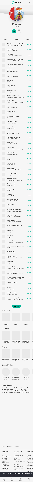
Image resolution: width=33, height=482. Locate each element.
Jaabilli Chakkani (11, 142)
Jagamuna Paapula (11, 241)
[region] (16, 446)
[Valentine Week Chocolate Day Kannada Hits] (26, 335)
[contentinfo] (16, 464)
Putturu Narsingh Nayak (12, 169)
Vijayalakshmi (10, 112)
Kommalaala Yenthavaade (13, 75)
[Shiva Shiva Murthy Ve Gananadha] (16, 353)
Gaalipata (29, 471)
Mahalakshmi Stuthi (12, 282)
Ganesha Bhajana (11, 189)
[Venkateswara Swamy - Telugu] (6, 317)
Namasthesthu (10, 251)
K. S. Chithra (4, 459)
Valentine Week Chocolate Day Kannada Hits (26, 341)
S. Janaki (4, 461)
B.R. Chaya (9, 86)
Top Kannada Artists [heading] (5, 452)
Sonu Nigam (4, 458)
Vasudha (13, 92)
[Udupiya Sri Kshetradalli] (26, 353)
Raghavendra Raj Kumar (12, 60)
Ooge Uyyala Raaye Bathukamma (15, 215)
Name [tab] (27, 39)
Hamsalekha (4, 464)
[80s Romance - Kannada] (26, 317)
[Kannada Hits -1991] (16, 317)
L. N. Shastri (23, 258)
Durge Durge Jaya (11, 90)
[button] (19, 31)
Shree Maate (10, 261)
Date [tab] (16, 39)
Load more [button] (16, 306)
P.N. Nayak (13, 195)
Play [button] (14, 31)
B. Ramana (16, 175)
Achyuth (13, 128)
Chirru (28, 456)
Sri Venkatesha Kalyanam (13, 116)
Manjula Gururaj (10, 102)
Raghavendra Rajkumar (12, 97)
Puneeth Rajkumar (18, 455)
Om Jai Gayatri (10, 168)
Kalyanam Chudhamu (12, 121)
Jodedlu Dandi (10, 152)
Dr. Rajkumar (5, 468)
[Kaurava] (6, 335)
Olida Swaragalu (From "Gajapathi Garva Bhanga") (19, 59)
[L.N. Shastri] (26, 372)
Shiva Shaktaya (10, 235)
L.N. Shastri (13, 66)
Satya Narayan (10, 71)
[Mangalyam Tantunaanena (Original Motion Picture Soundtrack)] (16, 335)
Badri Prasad (13, 45)
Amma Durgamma (11, 49)
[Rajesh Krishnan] (6, 372)
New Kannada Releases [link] (19, 466)
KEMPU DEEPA (10, 101)
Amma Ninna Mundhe (12, 256)
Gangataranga (10, 204)
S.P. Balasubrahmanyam (17, 55)
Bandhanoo (9, 194)
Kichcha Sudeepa (18, 456)
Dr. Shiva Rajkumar (6, 470)
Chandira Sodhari (11, 163)
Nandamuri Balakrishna (19, 461)
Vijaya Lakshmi (17, 278)
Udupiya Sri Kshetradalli (26, 359)
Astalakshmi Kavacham (12, 132)
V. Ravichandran (5, 465)
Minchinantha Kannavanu (13, 95)
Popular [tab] (6, 39)
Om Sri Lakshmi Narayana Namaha (15, 246)
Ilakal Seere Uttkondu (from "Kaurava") (16, 64)
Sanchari (29, 470)
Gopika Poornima (11, 133)
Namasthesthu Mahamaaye (13, 183)
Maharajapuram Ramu (16, 273)
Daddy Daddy (10, 54)
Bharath (8, 273)
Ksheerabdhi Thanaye (12, 266)
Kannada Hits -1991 (16, 323)
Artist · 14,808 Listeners (16, 26)
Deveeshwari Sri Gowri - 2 (13, 137)
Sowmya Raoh (21, 97)
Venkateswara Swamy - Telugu (6, 323)
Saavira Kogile (10, 147)
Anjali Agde (19, 216)
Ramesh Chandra (21, 45)
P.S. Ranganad (10, 175)
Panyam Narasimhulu (12, 221)
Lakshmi (16, 458)
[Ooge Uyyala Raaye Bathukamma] (6, 353)
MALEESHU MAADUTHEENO (14, 209)
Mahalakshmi (10, 230)
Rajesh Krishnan (16, 258)
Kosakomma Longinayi (12, 220)
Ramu (8, 50)
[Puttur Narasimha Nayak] (16, 372)
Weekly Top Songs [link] (18, 471)
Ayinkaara (9, 158)
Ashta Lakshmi (10, 126)
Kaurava (6, 341)
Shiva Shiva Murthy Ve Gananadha (15, 277)
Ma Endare (9, 287)
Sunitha (16, 50)
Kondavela (9, 69)
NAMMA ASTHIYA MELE (13, 178)
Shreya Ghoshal (5, 462)
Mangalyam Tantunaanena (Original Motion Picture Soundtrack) (16, 341)
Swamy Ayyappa (11, 85)
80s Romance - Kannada (26, 323)
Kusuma (16, 24)
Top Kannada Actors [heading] (18, 452)
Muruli (8, 45)
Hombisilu (29, 455)
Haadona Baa (10, 80)
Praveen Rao (14, 294)
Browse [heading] (16, 464)
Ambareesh (17, 459)
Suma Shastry (20, 149)
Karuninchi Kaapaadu (12, 173)
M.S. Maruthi (10, 268)
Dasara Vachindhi (11, 106)
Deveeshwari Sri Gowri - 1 (13, 199)
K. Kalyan (9, 55)
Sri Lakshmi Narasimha (12, 272)
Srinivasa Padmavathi (12, 111)
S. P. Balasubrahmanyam (16, 211)
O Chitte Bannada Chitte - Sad (14, 225)
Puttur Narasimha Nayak (16, 377)
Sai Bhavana (14, 216)
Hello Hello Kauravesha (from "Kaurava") (17, 43)
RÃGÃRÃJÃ (9, 258)
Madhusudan (21, 60)
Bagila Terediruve (11, 292)
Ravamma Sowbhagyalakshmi (14, 298)
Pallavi (14, 268)
